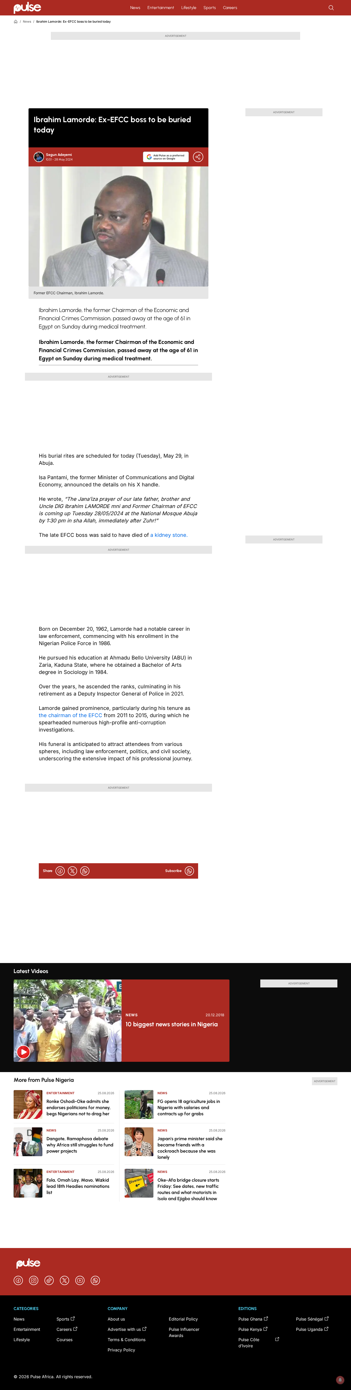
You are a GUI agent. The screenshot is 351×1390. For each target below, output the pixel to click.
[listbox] (175, 1067)
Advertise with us (124, 1329)
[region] (175, 1067)
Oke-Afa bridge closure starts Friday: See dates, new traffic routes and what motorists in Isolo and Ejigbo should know (188, 1189)
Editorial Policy (183, 1319)
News (135, 7)
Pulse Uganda (309, 1329)
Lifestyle (188, 7)
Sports (210, 7)
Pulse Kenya (250, 1329)
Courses (64, 1339)
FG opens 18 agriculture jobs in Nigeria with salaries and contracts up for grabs (189, 1108)
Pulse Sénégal (309, 1319)
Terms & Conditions (126, 1339)
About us (116, 1319)
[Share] (198, 157)
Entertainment (160, 7)
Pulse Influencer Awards (184, 1332)
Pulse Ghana (250, 1319)
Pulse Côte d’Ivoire (248, 1342)
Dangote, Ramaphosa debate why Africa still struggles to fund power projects (80, 1145)
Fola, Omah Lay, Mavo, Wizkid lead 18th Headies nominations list (78, 1186)
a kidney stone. (169, 535)
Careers (230, 7)
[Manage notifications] (340, 1380)
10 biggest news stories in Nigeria (172, 1024)
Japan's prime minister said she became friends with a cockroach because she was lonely (190, 1148)
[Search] (331, 7)
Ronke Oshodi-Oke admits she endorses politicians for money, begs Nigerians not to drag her (79, 1108)
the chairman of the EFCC (71, 715)
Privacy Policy (121, 1349)
